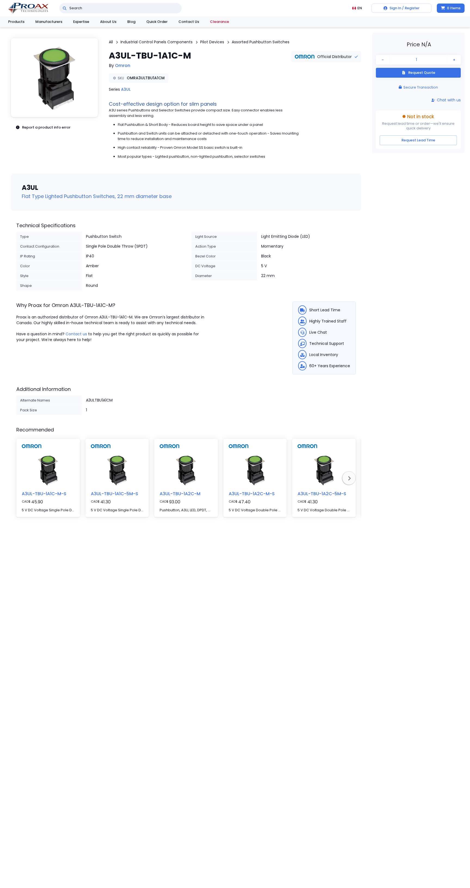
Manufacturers (48, 21)
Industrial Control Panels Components (156, 42)
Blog (131, 21)
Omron (122, 65)
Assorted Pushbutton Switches (260, 42)
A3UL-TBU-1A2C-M (180, 494)
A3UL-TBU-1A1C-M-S (44, 494)
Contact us (76, 334)
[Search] (64, 8)
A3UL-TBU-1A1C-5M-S (114, 494)
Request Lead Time (418, 140)
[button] (54, 77)
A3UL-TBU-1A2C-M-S (252, 494)
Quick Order (157, 21)
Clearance (219, 21)
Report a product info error (46, 127)
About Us (108, 21)
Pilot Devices (212, 42)
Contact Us (188, 21)
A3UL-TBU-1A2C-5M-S (322, 494)
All (111, 42)
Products (16, 21)
